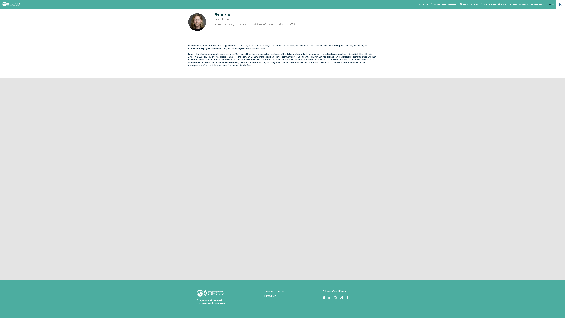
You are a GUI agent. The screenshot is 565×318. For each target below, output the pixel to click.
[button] (550, 4)
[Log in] (560, 4)
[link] (423, 4)
